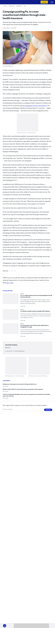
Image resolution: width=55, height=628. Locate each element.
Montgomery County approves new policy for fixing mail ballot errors (20, 384)
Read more (7, 347)
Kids (25, 6)
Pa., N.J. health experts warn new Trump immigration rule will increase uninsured (36, 296)
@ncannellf (9, 351)
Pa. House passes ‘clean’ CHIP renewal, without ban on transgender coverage (34, 326)
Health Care (11, 6)
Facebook (9, 270)
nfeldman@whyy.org (19, 351)
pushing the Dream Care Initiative (36, 105)
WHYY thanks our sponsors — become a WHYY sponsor (26, 132)
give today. (10, 283)
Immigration (19, 6)
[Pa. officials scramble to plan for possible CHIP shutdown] (11, 315)
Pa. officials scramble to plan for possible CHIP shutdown (35, 311)
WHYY (5, 2)
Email (15, 270)
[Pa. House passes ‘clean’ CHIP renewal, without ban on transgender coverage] (11, 329)
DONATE (44, 2)
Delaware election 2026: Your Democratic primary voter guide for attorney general (23, 389)
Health (5, 6)
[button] (4, 625)
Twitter (12, 270)
